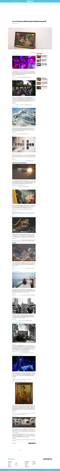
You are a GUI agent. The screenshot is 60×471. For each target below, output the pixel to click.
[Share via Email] (35, 443)
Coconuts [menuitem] (26, 465)
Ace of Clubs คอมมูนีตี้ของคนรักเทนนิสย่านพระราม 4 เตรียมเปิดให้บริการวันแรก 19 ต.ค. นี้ (44, 83)
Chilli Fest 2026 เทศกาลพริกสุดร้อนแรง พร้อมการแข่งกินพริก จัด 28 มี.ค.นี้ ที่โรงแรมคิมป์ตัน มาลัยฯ (44, 79)
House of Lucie (14, 439)
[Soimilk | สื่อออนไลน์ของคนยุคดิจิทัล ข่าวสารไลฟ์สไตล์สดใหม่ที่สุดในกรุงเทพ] (30, 1)
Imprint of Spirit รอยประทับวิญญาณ (19, 322)
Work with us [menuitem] (26, 464)
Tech (15, 464)
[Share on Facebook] (29, 443)
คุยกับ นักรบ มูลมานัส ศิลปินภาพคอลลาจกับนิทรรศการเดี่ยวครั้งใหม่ (23, 209)
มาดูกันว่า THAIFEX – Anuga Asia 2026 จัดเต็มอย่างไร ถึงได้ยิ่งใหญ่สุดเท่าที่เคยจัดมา (44, 64)
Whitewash (14, 79)
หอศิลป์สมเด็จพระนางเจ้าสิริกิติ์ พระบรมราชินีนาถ (19, 268)
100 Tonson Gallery (14, 186)
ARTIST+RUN (14, 133)
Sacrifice (14, 188)
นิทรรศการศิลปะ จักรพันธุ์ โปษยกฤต (18, 381)
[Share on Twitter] (30, 443)
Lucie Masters (15, 416)
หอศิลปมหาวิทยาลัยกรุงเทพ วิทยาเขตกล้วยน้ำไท (18, 160)
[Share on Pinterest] (32, 443)
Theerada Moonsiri (15, 52)
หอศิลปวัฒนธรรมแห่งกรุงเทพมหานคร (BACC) (27, 212)
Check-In (14, 297)
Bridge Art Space (14, 77)
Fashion (9, 465)
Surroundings (15, 54)
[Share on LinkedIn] (33, 443)
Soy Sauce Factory (14, 320)
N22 (16, 133)
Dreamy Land (15, 216)
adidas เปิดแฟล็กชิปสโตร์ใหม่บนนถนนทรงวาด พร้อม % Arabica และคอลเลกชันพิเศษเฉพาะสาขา (44, 61)
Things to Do (16, 465)
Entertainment (9, 464)
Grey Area (14, 135)
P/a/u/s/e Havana (16, 271)
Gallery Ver (13, 104)
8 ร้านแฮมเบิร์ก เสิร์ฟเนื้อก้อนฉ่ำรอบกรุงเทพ (44, 86)
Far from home (15, 107)
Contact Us (33, 464)
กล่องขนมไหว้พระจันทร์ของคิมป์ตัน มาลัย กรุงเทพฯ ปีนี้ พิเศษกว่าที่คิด (44, 56)
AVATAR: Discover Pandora (17, 355)
